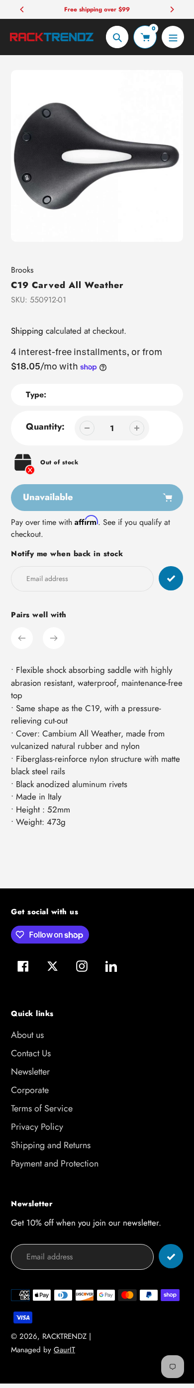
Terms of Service (42, 1108)
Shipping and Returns (51, 1145)
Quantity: (45, 426)
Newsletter (30, 1071)
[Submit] (171, 1256)
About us (27, 1034)
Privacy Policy (37, 1126)
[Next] (172, 9)
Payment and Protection (54, 1163)
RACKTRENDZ (64, 1336)
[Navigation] (173, 37)
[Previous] (22, 9)
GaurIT (64, 1349)
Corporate (30, 1090)
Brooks (22, 270)
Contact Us (31, 1053)
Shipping (27, 331)
